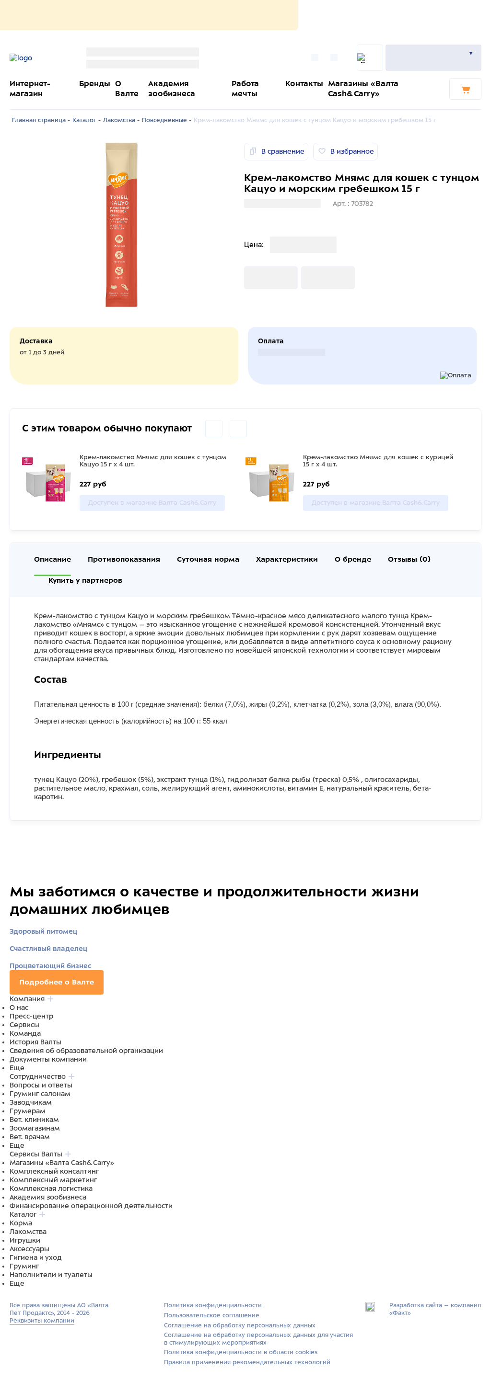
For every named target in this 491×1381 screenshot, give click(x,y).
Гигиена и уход (36, 1257)
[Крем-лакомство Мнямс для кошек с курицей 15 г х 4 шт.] (272, 482)
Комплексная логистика (51, 1188)
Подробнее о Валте (56, 982)
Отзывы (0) (409, 559)
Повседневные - (166, 120)
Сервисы (24, 1025)
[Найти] (370, 58)
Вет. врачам (30, 1137)
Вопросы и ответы (41, 1085)
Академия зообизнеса (48, 1197)
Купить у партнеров (85, 580)
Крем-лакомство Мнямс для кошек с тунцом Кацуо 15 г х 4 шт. (153, 460)
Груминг (24, 1266)
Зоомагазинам (35, 1128)
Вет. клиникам (34, 1119)
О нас (19, 1007)
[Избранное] (336, 57)
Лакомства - (121, 120)
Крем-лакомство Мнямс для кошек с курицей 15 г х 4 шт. (378, 460)
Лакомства (28, 1231)
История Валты (35, 1042)
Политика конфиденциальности (213, 1305)
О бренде (353, 559)
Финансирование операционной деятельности (91, 1206)
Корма (21, 1223)
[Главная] (37, 58)
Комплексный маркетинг (53, 1180)
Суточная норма (208, 559)
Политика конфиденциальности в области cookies (240, 1352)
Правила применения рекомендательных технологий (247, 1362)
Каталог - (86, 120)
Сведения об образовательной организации (86, 1050)
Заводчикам (31, 1102)
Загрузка (259, 278)
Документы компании (48, 1059)
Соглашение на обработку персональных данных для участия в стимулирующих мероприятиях (258, 1339)
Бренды (94, 83)
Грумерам (28, 1111)
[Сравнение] (317, 57)
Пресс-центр (31, 1016)
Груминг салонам (40, 1094)
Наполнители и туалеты (51, 1275)
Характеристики (287, 559)
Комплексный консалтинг (54, 1171)
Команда (25, 1033)
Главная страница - (41, 120)
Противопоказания (124, 559)
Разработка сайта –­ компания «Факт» (435, 1309)
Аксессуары (29, 1249)
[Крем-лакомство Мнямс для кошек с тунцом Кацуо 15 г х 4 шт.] (48, 482)
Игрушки (25, 1240)
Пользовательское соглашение (211, 1315)
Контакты (304, 83)
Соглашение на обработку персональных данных (240, 1325)
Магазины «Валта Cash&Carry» (62, 1162)
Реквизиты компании (42, 1320)
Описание (52, 559)
